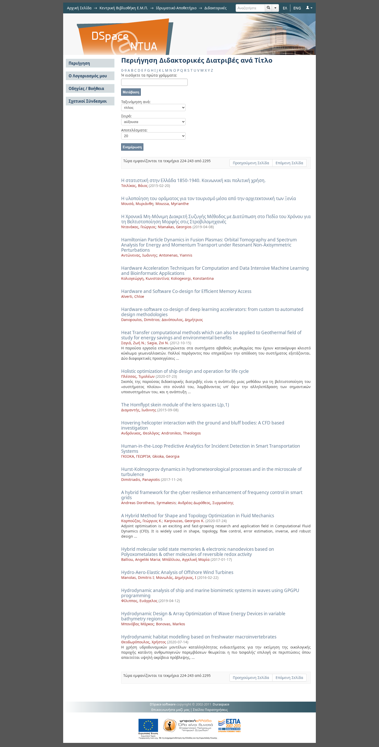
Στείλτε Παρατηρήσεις (210, 709)
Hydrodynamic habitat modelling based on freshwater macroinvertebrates (198, 637)
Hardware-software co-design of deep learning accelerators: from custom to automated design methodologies (212, 311)
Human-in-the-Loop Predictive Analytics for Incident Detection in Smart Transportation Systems (210, 448)
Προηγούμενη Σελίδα (251, 162)
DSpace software (163, 704)
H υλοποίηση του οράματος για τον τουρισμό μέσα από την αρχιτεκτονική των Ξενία (208, 198)
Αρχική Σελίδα (79, 7)
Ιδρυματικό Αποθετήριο (176, 7)
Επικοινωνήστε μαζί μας (170, 709)
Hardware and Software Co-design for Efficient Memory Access (186, 291)
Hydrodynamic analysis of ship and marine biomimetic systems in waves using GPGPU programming (210, 592)
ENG (297, 7)
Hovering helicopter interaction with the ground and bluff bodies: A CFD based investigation (202, 425)
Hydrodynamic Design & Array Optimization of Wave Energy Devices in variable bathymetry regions (203, 616)
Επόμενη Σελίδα (289, 162)
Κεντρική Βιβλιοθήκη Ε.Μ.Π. (124, 7)
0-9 (124, 70)
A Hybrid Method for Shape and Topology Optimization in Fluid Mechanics (197, 516)
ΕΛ (285, 7)
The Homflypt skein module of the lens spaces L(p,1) (175, 405)
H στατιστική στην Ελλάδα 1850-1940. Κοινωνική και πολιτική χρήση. (193, 180)
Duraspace (221, 704)
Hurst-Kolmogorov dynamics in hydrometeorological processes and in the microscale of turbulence (211, 471)
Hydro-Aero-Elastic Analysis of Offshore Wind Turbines (177, 572)
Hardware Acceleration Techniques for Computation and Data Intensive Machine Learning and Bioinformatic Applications (215, 270)
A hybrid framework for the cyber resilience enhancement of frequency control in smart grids (211, 494)
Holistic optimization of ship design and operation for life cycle (185, 371)
